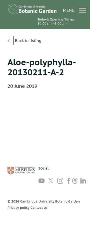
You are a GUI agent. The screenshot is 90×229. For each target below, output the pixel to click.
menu (69, 10)
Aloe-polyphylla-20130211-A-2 (42, 67)
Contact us (38, 208)
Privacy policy (19, 208)
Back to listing (28, 40)
